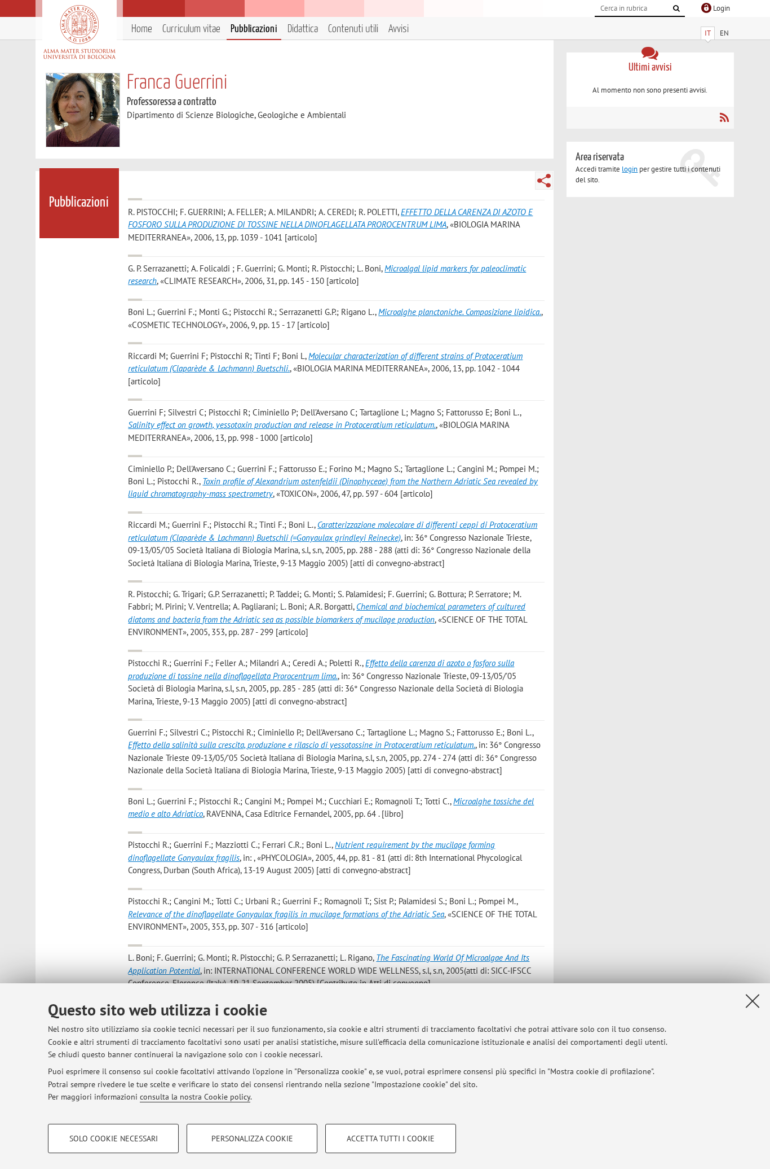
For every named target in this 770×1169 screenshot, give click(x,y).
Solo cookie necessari (113, 1138)
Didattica (302, 29)
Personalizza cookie (252, 1138)
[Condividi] (544, 181)
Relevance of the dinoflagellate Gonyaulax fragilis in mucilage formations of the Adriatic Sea (286, 914)
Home (141, 29)
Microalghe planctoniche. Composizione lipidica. (459, 312)
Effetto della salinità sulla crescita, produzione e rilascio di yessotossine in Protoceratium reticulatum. (301, 744)
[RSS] (724, 117)
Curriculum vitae (191, 29)
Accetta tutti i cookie (391, 1138)
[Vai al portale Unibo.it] (79, 32)
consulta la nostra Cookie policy (195, 1097)
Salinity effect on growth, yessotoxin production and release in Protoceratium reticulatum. (282, 424)
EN (724, 33)
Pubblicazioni (254, 29)
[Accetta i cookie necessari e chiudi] (753, 1001)
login (630, 169)
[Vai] (676, 8)
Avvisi (398, 29)
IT (708, 33)
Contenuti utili (353, 29)
